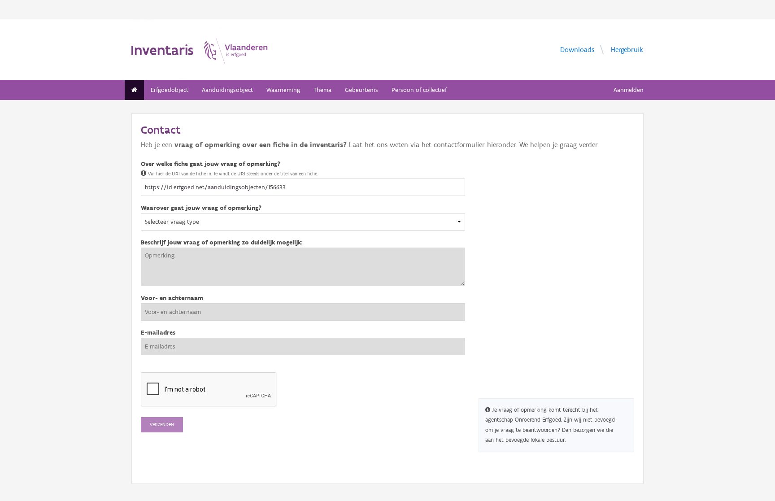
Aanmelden (629, 90)
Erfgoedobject (169, 90)
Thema (322, 90)
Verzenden (162, 424)
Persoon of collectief (419, 90)
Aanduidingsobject (227, 90)
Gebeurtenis (361, 90)
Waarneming (283, 90)
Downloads (577, 49)
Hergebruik (627, 49)
